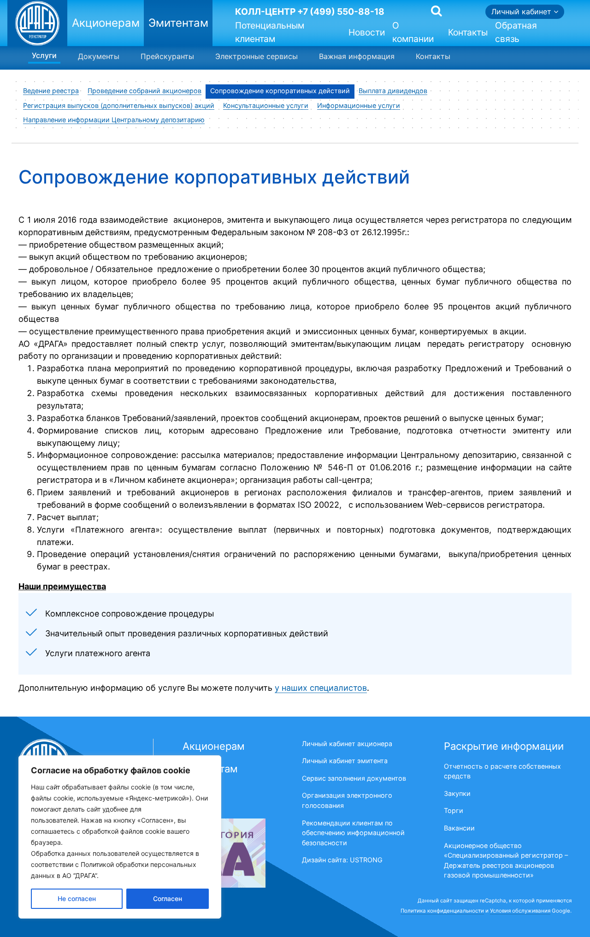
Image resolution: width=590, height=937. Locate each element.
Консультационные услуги (265, 105)
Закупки (457, 793)
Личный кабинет (522, 11)
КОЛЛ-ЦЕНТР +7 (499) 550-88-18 (309, 11)
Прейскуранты (167, 56)
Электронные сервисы (256, 56)
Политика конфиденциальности (442, 910)
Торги (453, 810)
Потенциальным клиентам (269, 33)
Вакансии (459, 828)
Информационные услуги (358, 105)
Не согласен (77, 898)
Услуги (44, 55)
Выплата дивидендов (393, 91)
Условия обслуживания (520, 910)
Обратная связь (516, 33)
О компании (413, 33)
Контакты (468, 32)
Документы (98, 56)
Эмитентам (178, 23)
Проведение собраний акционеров (144, 91)
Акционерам (106, 23)
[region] (119, 837)
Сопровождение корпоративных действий (280, 91)
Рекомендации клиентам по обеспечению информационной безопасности (353, 833)
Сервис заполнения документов (354, 778)
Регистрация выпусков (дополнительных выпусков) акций (118, 105)
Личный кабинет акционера (347, 743)
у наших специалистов (321, 688)
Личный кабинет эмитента (345, 761)
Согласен (167, 898)
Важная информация (357, 56)
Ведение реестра (51, 91)
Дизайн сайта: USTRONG (342, 860)
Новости (366, 32)
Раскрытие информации (504, 746)
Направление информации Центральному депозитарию (114, 120)
